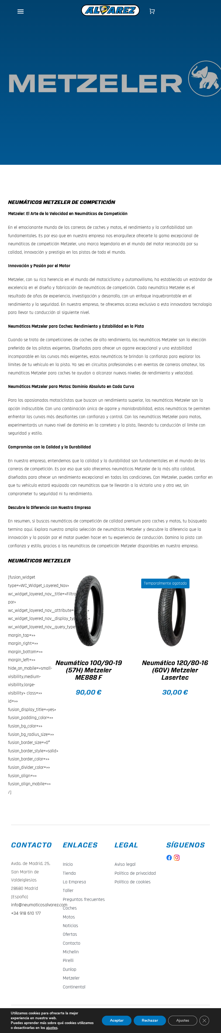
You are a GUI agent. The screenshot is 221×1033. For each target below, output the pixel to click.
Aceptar (116, 1020)
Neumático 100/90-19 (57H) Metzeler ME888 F (89, 670)
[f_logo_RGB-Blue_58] (169, 857)
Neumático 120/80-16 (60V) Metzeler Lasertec (175, 670)
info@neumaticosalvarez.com (39, 905)
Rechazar (150, 1020)
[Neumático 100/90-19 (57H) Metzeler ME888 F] (88, 611)
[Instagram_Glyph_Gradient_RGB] (177, 857)
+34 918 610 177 (26, 913)
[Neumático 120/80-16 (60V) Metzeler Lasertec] (175, 611)
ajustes (51, 1027)
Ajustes (182, 1020)
